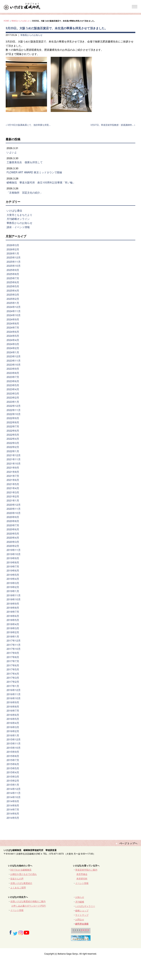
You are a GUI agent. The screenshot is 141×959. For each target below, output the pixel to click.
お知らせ (79, 897)
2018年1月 (13, 636)
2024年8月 (13, 323)
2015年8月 (13, 756)
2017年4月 (13, 673)
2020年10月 (14, 513)
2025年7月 (13, 278)
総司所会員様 (81, 923)
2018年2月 (13, 632)
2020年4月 (13, 537)
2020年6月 (13, 529)
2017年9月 (13, 653)
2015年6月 (13, 764)
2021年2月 (13, 496)
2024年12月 (14, 307)
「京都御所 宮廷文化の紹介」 (25, 192)
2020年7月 (13, 525)
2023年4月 (13, 389)
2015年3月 (13, 776)
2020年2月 (13, 546)
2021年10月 (14, 463)
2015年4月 (13, 772)
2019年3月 (13, 583)
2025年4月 (13, 290)
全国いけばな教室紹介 (21, 883)
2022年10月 (14, 414)
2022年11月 (14, 410)
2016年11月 (14, 694)
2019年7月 (13, 566)
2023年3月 (13, 393)
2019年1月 (13, 591)
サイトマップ (81, 914)
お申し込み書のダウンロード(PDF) (28, 905)
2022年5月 (13, 434)
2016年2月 (13, 731)
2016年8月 (13, 706)
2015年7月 (13, 760)
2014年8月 (13, 805)
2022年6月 (13, 430)
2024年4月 (13, 340)
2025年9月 (13, 270)
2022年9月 (13, 418)
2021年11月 (14, 459)
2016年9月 (13, 702)
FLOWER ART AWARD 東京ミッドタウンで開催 (34, 172)
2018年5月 (13, 620)
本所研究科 (81, 878)
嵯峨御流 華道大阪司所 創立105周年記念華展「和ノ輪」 (41, 182)
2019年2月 (13, 587)
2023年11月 (14, 360)
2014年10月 (14, 797)
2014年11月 (14, 793)
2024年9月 (13, 319)
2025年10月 (14, 265)
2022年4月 (13, 438)
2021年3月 (13, 492)
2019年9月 (13, 558)
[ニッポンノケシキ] (81, 939)
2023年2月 (13, 397)
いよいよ (12, 152)
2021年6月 (13, 480)
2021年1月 (13, 500)
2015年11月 (14, 743)
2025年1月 (13, 303)
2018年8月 (13, 607)
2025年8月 (13, 274)
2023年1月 (13, 401)
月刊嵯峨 (79, 901)
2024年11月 (14, 311)
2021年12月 (14, 455)
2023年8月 (13, 373)
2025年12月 (14, 257)
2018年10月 (14, 599)
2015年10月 (14, 747)
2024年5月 (13, 335)
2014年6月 (13, 813)
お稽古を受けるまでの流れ (23, 874)
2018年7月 (13, 611)
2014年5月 (13, 817)
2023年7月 (13, 377)
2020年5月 (13, 533)
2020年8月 (13, 521)
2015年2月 (13, 780)
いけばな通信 (14, 210)
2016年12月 (14, 690)
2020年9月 (13, 517)
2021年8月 (13, 472)
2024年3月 (13, 344)
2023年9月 (13, 368)
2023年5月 (13, 385)
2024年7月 (13, 327)
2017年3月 (13, 677)
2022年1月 (13, 451)
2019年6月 (13, 570)
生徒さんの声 (17, 878)
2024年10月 (14, 315)
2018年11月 (14, 595)
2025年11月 (14, 261)
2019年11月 (14, 550)
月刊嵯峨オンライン (18, 219)
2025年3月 (13, 294)
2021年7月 (13, 476)
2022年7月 (13, 426)
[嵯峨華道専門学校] (81, 931)
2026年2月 (13, 249)
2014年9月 (13, 801)
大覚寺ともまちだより (19, 215)
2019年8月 (13, 562)
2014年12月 (14, 789)
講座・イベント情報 (18, 227)
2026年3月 (13, 245)
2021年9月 (13, 467)
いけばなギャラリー (85, 906)
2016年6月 (13, 715)
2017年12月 (14, 640)
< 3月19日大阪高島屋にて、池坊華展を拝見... (28, 124)
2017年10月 (14, 649)
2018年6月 (13, 616)
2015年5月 (13, 768)
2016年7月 (13, 710)
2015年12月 (14, 739)
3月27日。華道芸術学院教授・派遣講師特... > (113, 124)
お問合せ (79, 919)
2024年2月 (13, 348)
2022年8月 (13, 422)
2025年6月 (13, 282)
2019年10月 (14, 554)
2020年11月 (14, 508)
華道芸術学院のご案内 (86, 869)
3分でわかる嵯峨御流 (20, 869)
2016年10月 (14, 698)
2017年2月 (13, 681)
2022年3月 (13, 443)
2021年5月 (13, 484)
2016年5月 (13, 719)
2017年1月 (13, 686)
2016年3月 (13, 727)
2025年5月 (13, 286)
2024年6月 (13, 331)
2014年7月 (13, 809)
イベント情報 (81, 883)
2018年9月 (13, 603)
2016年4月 (13, 723)
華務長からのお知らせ (20, 20)
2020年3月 (13, 542)
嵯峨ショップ (81, 910)
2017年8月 (13, 657)
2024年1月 (13, 352)
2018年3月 (13, 628)
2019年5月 (13, 574)
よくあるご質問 (18, 887)
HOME (6, 20)
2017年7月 (13, 661)
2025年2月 (13, 299)
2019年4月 (13, 579)
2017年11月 (14, 645)
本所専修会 (81, 874)
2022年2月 (13, 447)
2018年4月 (13, 624)
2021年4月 (13, 488)
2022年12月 (14, 406)
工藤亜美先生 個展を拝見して (25, 162)
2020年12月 (14, 504)
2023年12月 (14, 356)
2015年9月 (13, 751)
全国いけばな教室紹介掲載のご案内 (28, 901)
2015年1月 (13, 784)
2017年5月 (13, 669)
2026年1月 (13, 253)
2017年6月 (13, 665)
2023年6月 (13, 381)
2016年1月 (13, 735)
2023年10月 (14, 364)
